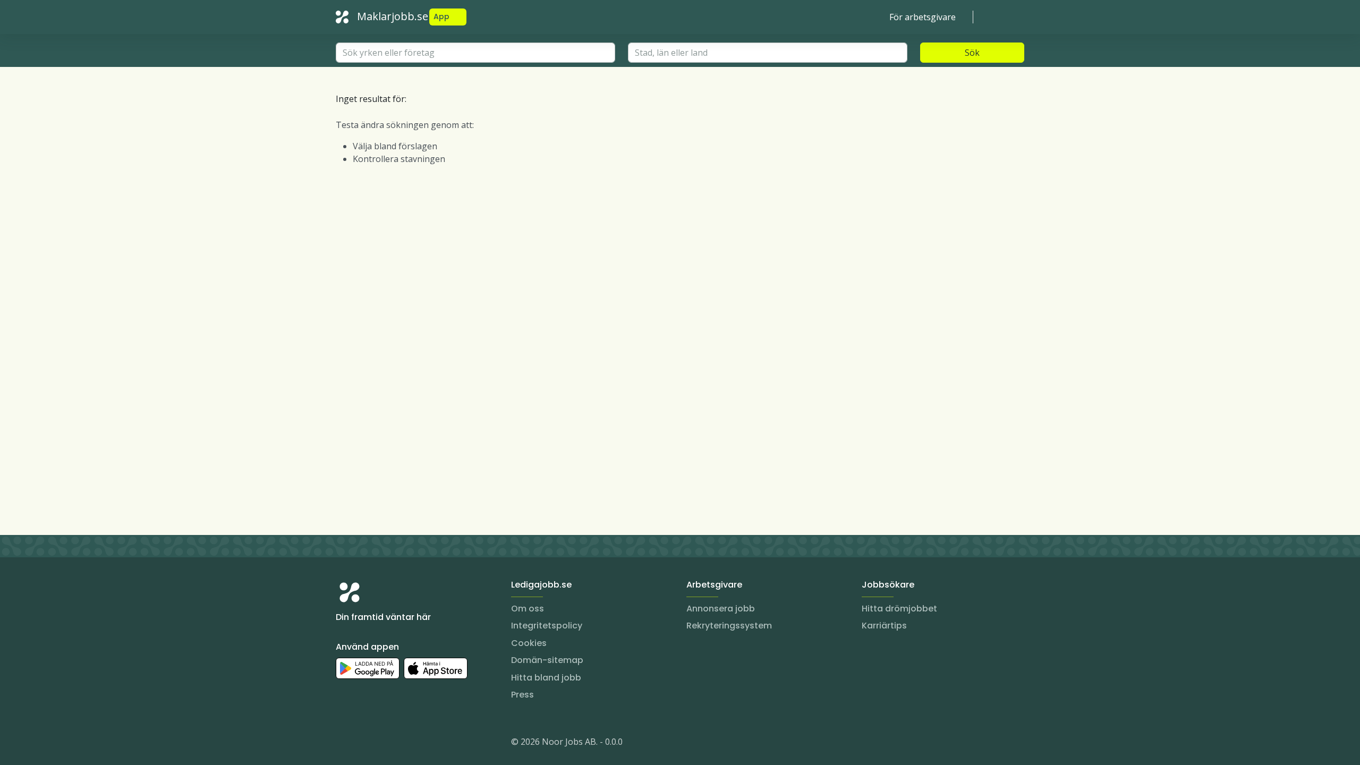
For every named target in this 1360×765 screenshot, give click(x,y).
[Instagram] (344, 743)
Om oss (527, 608)
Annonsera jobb (720, 608)
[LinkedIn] (365, 743)
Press (522, 694)
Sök (972, 52)
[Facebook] (386, 743)
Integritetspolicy (546, 625)
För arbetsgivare (922, 17)
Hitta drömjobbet (899, 608)
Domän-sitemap (547, 660)
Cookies (529, 643)
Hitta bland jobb (546, 678)
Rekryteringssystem (729, 625)
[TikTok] (408, 743)
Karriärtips (884, 625)
